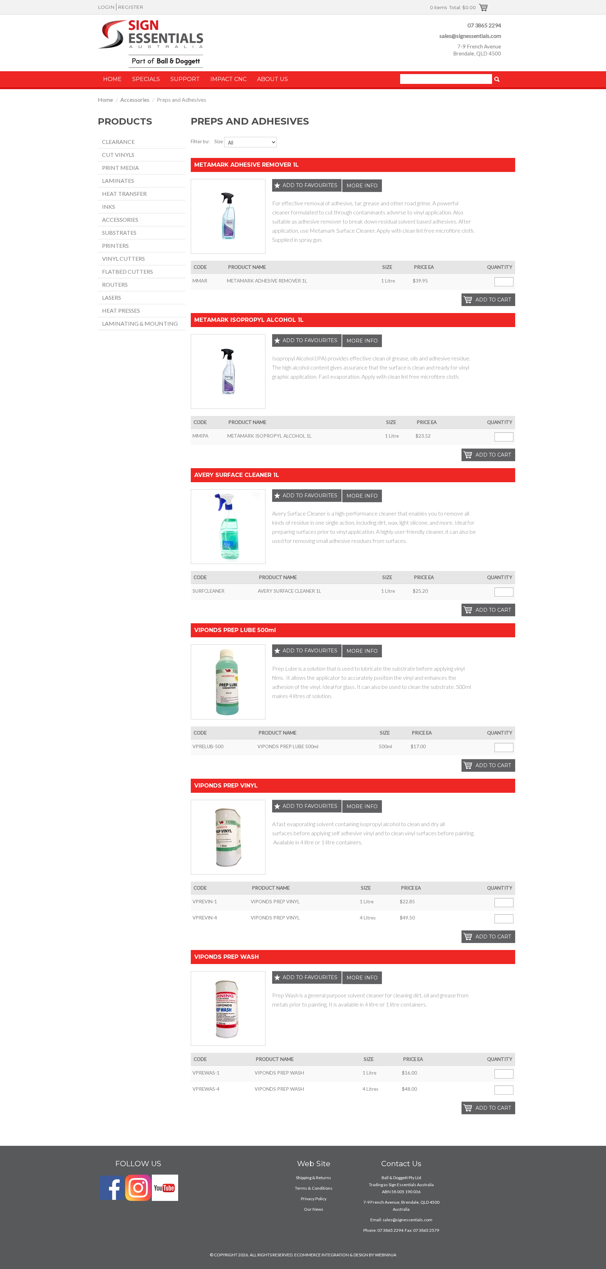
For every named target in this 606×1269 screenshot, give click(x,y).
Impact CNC (228, 79)
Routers (115, 284)
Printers (115, 245)
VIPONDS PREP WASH (226, 957)
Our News (313, 1209)
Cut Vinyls (118, 154)
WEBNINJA (385, 1254)
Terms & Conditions (313, 1188)
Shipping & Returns (313, 1177)
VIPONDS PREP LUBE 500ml (235, 630)
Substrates (119, 232)
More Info (362, 185)
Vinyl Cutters (123, 258)
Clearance (118, 141)
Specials (146, 79)
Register (130, 7)
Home (112, 79)
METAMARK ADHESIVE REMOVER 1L (246, 164)
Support (185, 79)
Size (218, 141)
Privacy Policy (313, 1198)
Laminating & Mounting (140, 323)
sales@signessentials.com (470, 35)
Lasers (111, 297)
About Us (272, 79)
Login (106, 7)
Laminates (118, 180)
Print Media (120, 167)
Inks (108, 206)
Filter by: (200, 141)
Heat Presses (121, 310)
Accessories (134, 99)
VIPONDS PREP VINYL (226, 785)
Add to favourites (310, 185)
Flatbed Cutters (127, 271)
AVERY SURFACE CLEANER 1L (236, 475)
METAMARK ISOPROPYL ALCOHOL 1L (249, 320)
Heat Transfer (124, 193)
